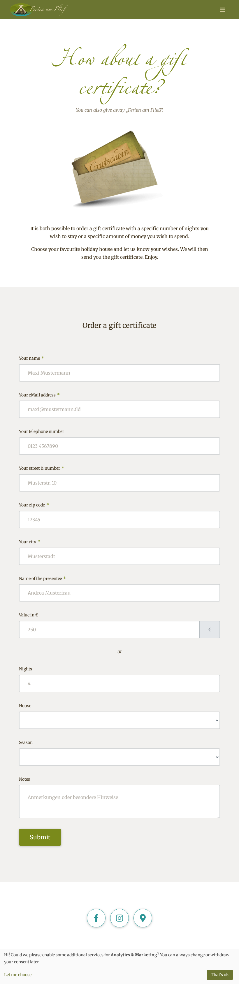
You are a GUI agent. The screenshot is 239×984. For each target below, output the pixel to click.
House (25, 705)
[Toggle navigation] (222, 10)
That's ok (220, 974)
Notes (24, 779)
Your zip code (34, 505)
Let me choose (17, 974)
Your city (29, 541)
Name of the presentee (42, 578)
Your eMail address (39, 395)
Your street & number (41, 468)
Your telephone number (41, 431)
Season (26, 742)
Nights (25, 669)
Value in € (28, 615)
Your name (31, 358)
